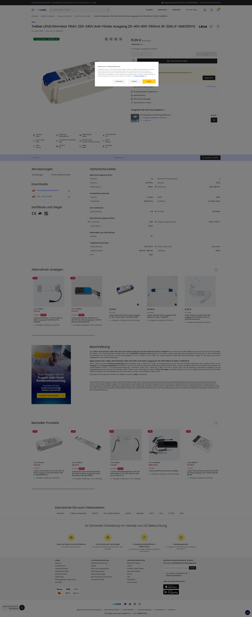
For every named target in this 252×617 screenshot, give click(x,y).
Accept (149, 81)
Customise (119, 81)
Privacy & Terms (139, 76)
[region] (127, 74)
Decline (134, 81)
